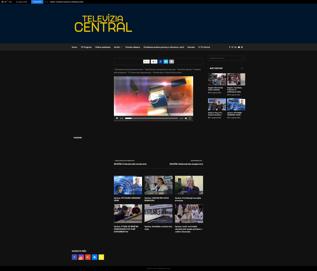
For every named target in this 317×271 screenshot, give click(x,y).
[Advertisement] (200, 23)
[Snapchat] (242, 47)
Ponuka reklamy (133, 47)
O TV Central (204, 47)
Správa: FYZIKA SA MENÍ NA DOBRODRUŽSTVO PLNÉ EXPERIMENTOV (126, 229)
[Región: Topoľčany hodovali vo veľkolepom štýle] (236, 79)
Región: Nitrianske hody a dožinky (215, 88)
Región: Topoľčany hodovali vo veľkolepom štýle (66, 2)
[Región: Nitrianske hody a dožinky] (217, 79)
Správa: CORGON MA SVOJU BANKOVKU (157, 199)
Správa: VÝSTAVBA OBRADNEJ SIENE (127, 199)
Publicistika (213, 75)
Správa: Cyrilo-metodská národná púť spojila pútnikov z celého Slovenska (188, 229)
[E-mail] (239, 47)
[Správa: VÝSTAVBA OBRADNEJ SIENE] (236, 104)
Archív (117, 47)
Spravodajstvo (233, 100)
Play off (212, 100)
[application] (153, 98)
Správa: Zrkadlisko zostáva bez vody (158, 227)
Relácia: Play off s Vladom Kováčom (215, 113)
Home (74, 47)
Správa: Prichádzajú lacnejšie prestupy (188, 199)
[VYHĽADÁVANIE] (242, 58)
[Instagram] (233, 47)
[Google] (236, 47)
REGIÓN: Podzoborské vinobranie (130, 164)
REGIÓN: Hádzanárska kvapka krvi (186, 164)
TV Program (86, 47)
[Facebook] (230, 47)
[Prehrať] (117, 118)
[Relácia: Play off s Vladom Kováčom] (217, 104)
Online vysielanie (102, 47)
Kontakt (191, 47)
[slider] (151, 118)
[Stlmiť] (186, 118)
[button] (153, 98)
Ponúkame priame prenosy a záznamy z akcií (164, 47)
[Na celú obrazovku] (190, 118)
